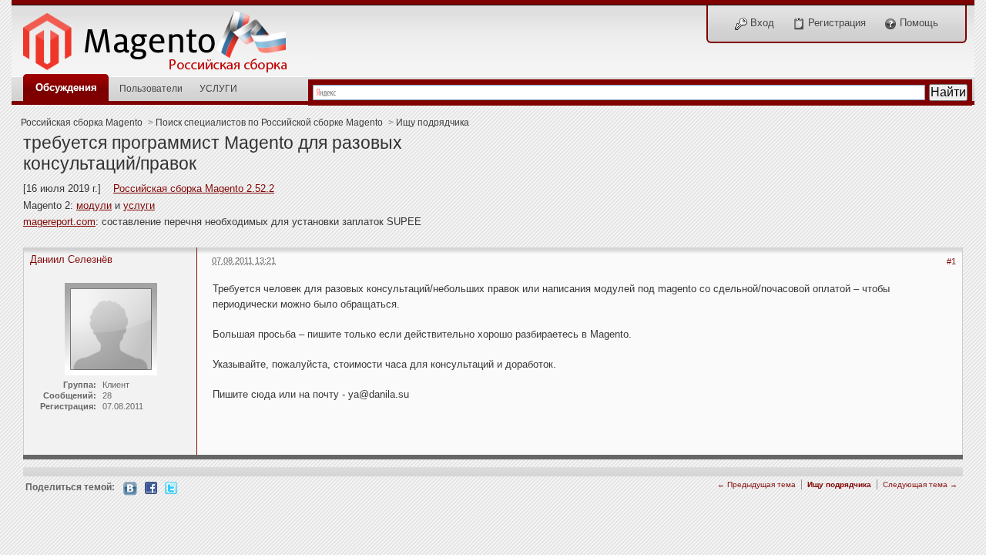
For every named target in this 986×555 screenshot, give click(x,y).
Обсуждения (66, 87)
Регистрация (835, 23)
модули (94, 205)
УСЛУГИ (218, 88)
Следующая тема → (920, 484)
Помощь (917, 23)
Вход (760, 23)
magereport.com (59, 221)
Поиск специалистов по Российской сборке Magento (269, 122)
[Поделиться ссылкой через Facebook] (151, 487)
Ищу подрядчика (432, 122)
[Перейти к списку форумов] (163, 37)
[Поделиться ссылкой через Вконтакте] (130, 488)
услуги (139, 205)
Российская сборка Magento (82, 122)
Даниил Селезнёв (71, 259)
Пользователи (151, 88)
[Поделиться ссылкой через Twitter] (171, 487)
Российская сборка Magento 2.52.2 (193, 188)
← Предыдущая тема (756, 484)
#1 (951, 261)
